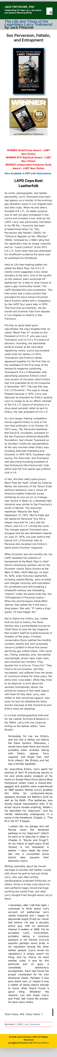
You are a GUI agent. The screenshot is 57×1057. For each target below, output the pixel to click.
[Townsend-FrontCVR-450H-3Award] (28, 49)
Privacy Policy (41, 1043)
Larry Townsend (32, 1024)
